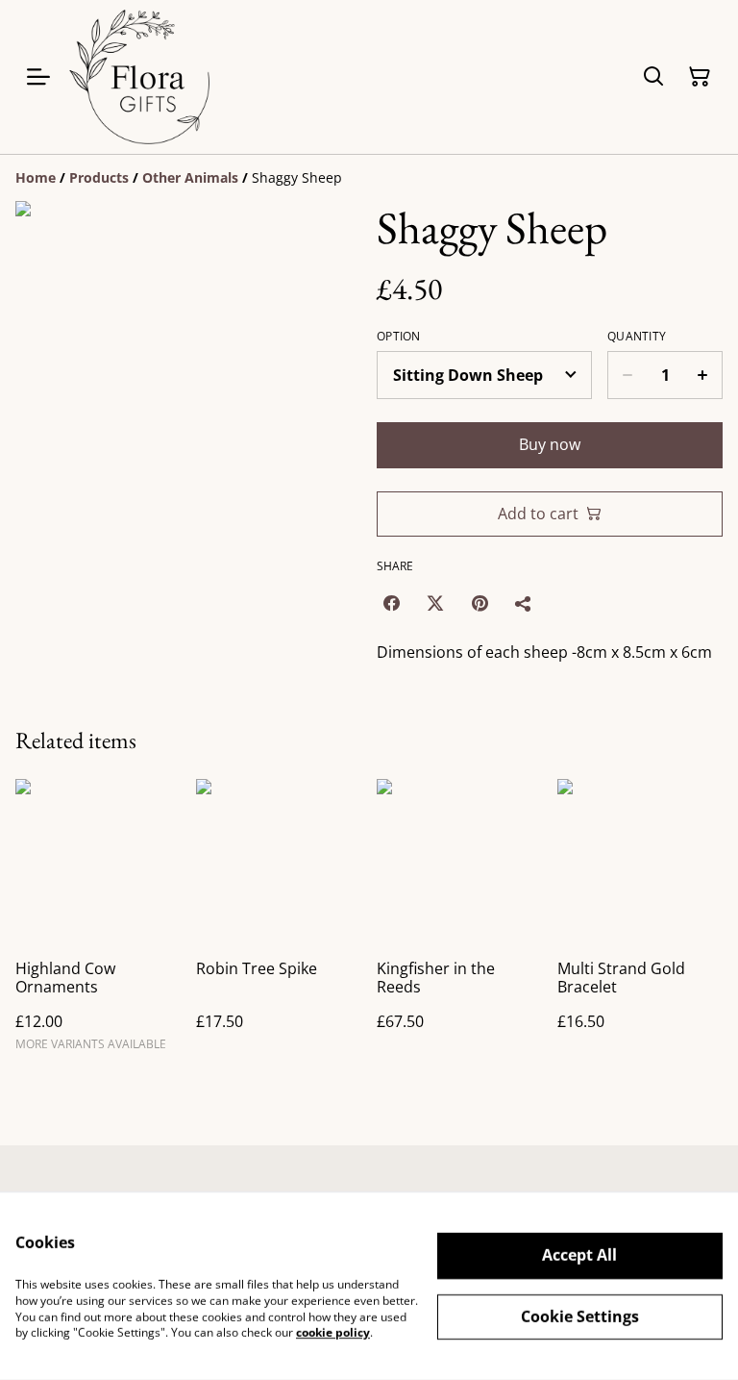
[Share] (523, 603)
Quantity (636, 336)
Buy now (549, 444)
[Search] (653, 77)
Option (399, 336)
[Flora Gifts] (139, 77)
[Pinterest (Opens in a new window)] (479, 603)
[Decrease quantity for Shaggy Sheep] (627, 375)
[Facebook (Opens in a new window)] (391, 603)
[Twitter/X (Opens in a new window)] (435, 603)
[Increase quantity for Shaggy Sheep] (703, 375)
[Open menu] (38, 77)
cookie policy (333, 1332)
